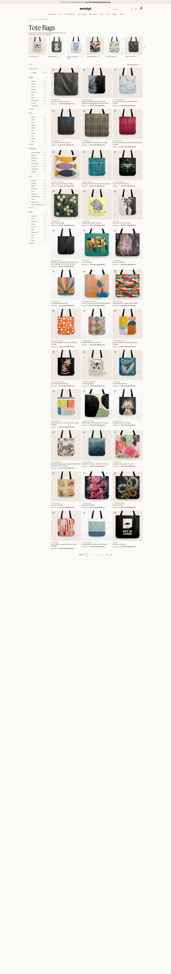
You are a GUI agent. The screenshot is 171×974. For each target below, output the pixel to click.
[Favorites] (136, 9)
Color (30, 113)
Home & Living (82, 14)
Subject (30, 77)
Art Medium (32, 148)
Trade (121, 14)
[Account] (132, 9)
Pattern (30, 212)
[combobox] (120, 9)
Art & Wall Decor (70, 14)
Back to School (52, 14)
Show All (31, 108)
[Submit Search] (112, 9)
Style (30, 176)
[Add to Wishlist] (54, 70)
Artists (101, 14)
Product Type (32, 68)
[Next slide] (144, 47)
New (60, 14)
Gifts (108, 14)
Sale (114, 14)
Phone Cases (93, 14)
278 (107, 554)
